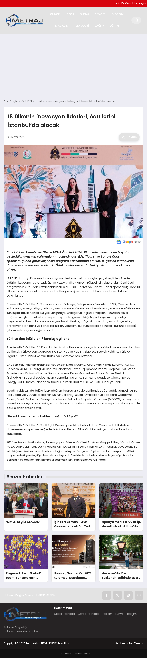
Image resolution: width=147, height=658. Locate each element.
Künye (119, 614)
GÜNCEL (55, 14)
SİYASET (100, 14)
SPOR (70, 14)
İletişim (132, 614)
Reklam (107, 614)
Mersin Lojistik (83, 653)
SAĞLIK (99, 26)
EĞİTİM (114, 26)
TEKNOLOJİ (81, 26)
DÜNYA (84, 14)
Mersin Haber (64, 653)
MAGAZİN (61, 26)
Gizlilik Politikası (64, 614)
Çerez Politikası (88, 614)
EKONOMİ (117, 14)
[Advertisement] (73, 66)
